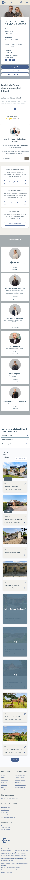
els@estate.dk (15, 269)
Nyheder (3, 775)
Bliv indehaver (4, 780)
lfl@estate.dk (15, 353)
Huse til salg (18, 782)
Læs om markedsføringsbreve (7, 872)
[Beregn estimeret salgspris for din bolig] (26, 158)
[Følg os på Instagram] (13, 60)
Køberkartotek (5, 810)
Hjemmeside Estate (3, 2)
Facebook (3, 787)
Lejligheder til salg (19, 777)
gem (24, 484)
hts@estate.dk (15, 327)
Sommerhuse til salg (20, 787)
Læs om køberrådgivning (15, 223)
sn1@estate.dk (15, 299)
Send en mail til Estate (6, 829)
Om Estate (3, 782)
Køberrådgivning (5, 807)
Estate (5, 840)
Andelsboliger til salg (20, 780)
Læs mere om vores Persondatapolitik (9, 869)
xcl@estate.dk (15, 382)
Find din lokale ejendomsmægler (9, 798)
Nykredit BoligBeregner (7, 815)
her (19, 218)
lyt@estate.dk (15, 408)
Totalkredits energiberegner (8, 817)
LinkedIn (3, 790)
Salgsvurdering (5, 812)
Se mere (15, 759)
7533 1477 (9, 53)
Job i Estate (4, 785)
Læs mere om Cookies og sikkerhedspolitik (10, 867)
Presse (2, 777)
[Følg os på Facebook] (10, 60)
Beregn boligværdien (15, 71)
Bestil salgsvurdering (15, 67)
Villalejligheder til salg (20, 785)
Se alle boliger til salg (20, 775)
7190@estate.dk (13, 55)
